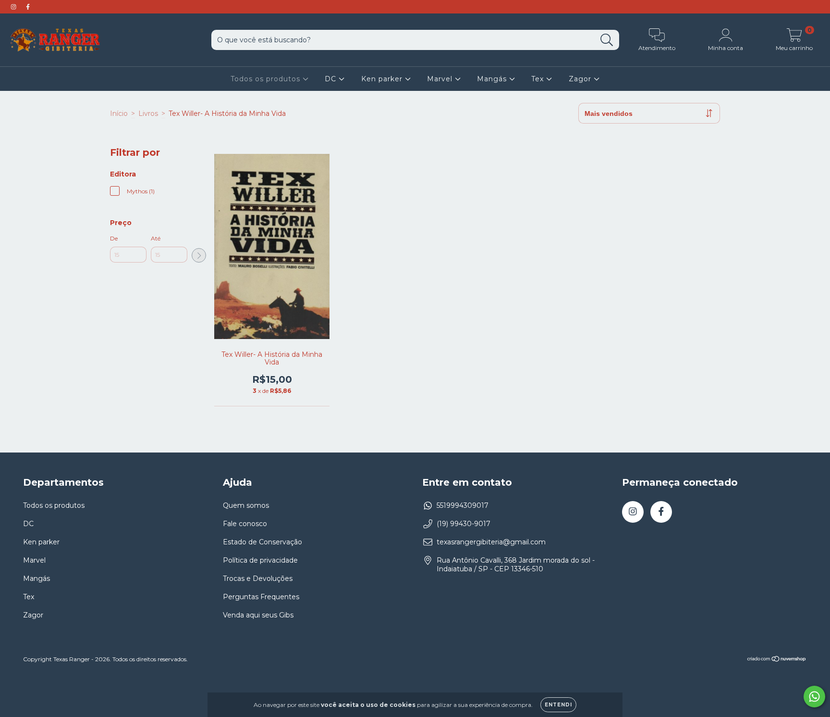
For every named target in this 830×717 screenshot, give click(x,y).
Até (155, 238)
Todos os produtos (267, 79)
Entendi (558, 705)
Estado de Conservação (262, 542)
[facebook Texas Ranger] (28, 6)
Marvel (441, 79)
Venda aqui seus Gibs (258, 615)
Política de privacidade (260, 560)
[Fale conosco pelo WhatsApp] (814, 696)
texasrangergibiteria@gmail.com (491, 542)
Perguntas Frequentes (261, 596)
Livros (148, 113)
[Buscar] (607, 40)
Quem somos (246, 505)
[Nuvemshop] (777, 660)
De (114, 238)
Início (119, 113)
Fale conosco (245, 523)
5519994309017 (462, 505)
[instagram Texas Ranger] (14, 6)
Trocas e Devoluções (258, 578)
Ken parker (383, 79)
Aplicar (199, 255)
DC (332, 79)
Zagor (581, 79)
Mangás (493, 79)
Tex (538, 79)
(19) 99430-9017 (463, 523)
